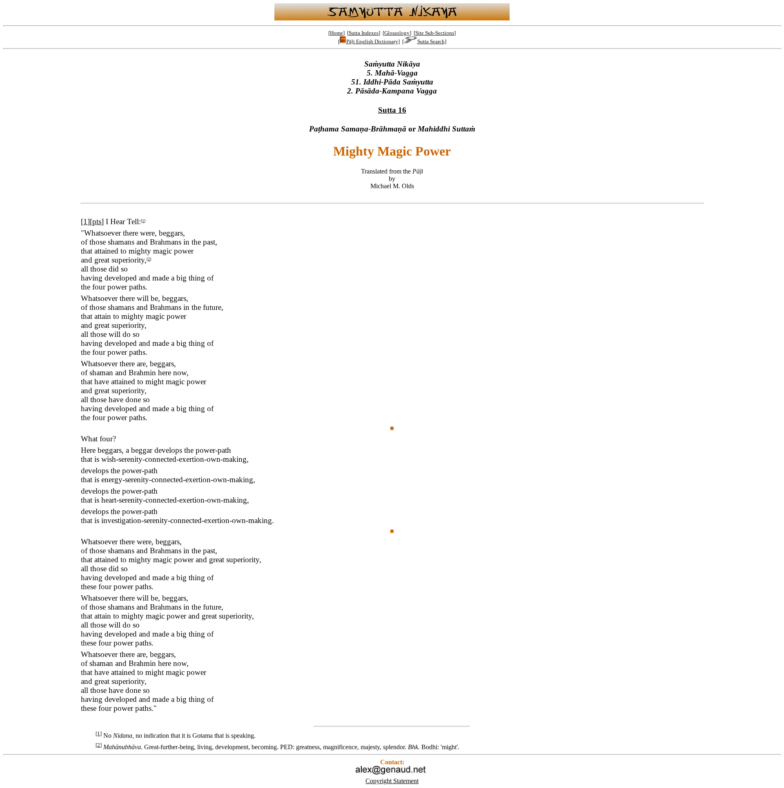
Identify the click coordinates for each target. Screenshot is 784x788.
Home (336, 33)
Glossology (397, 33)
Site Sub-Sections (434, 33)
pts (96, 221)
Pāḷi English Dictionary (372, 41)
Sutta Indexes (364, 33)
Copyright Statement (392, 780)
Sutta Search (431, 41)
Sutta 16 (392, 110)
